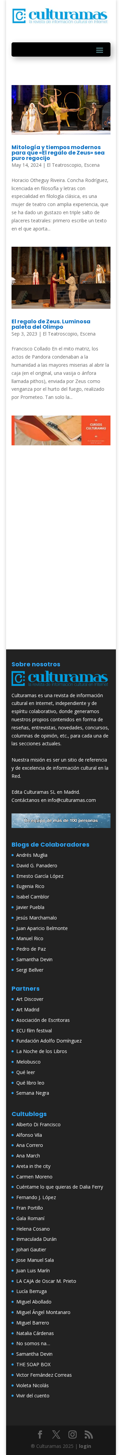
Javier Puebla (30, 907)
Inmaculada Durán (36, 1239)
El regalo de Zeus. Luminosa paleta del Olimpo (51, 324)
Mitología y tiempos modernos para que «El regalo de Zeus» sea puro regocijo (58, 152)
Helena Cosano (33, 1229)
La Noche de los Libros (41, 1051)
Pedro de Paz (31, 949)
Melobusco (28, 1061)
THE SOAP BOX (33, 1364)
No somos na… (33, 1343)
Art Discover (29, 999)
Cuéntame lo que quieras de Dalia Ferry (59, 1187)
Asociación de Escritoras (43, 1020)
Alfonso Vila (29, 1135)
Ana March (28, 1155)
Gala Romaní (30, 1218)
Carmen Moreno (34, 1176)
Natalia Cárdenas (35, 1333)
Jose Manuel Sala (35, 1260)
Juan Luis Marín (33, 1270)
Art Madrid (27, 1009)
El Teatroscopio (64, 165)
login (85, 1446)
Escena (92, 165)
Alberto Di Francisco (38, 1124)
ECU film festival (34, 1030)
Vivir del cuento (32, 1395)
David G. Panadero (36, 865)
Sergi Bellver (29, 970)
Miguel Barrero (32, 1322)
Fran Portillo (29, 1208)
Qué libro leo (30, 1082)
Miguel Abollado (34, 1301)
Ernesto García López (39, 876)
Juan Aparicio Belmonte (42, 928)
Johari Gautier (31, 1249)
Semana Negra (32, 1093)
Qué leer (25, 1072)
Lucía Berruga (31, 1291)
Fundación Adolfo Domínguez (49, 1040)
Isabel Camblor (32, 896)
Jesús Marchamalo (36, 917)
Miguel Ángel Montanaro (43, 1312)
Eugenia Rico (30, 886)
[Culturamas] (61, 687)
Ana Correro (29, 1145)
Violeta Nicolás (32, 1385)
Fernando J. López (36, 1197)
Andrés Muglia (31, 855)
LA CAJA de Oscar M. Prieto (46, 1281)
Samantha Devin (34, 959)
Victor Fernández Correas (44, 1375)
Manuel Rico (29, 938)
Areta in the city (33, 1166)
